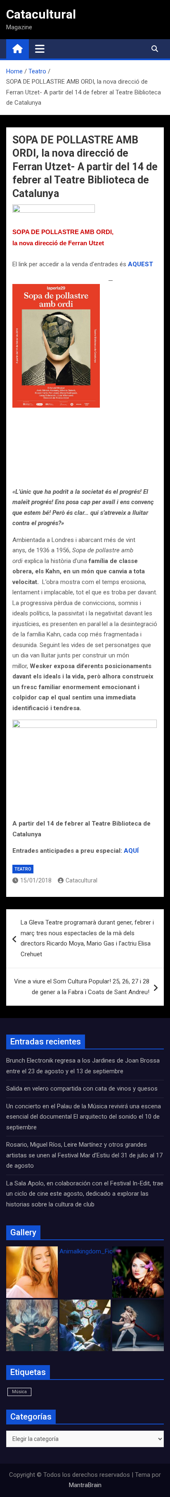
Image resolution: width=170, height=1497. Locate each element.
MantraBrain (85, 1485)
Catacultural (41, 14)
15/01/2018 (36, 880)
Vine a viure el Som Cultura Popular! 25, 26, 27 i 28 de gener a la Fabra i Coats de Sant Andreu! (81, 987)
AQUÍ (131, 850)
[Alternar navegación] (40, 48)
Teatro (22, 869)
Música (19, 1391)
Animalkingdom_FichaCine (95, 1251)
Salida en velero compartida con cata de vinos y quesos (82, 1088)
